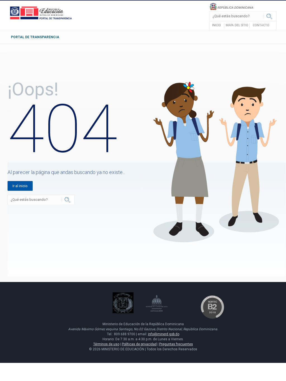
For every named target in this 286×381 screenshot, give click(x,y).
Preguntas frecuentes (176, 344)
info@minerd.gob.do (163, 334)
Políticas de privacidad (139, 344)
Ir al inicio (20, 186)
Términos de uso (106, 344)
